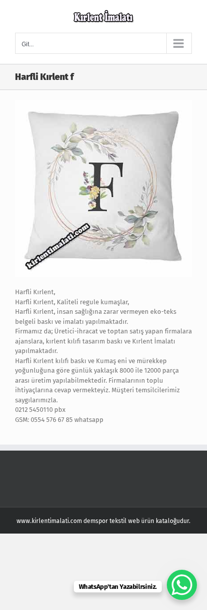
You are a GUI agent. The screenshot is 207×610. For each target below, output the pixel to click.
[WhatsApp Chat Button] (182, 585)
